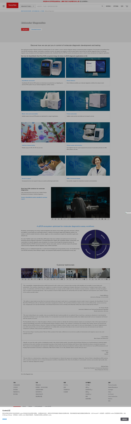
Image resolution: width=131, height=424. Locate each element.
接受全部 (124, 419)
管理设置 (4, 419)
